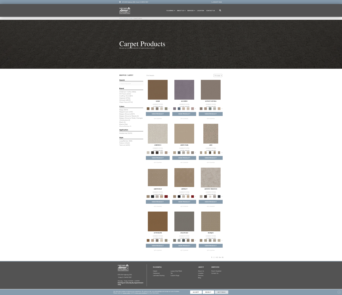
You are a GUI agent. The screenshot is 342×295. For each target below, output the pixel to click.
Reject (208, 292)
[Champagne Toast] (153, 108)
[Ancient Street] (206, 240)
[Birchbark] (188, 108)
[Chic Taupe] (188, 240)
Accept (196, 292)
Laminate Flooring (158, 275)
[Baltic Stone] (211, 177)
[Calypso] (179, 240)
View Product (158, 114)
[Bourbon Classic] (158, 89)
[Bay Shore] (215, 152)
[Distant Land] (193, 240)
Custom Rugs (175, 275)
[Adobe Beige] (210, 133)
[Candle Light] (210, 196)
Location (200, 10)
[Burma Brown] (206, 196)
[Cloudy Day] (184, 152)
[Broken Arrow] (219, 152)
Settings (222, 292)
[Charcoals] (153, 152)
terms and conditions (141, 293)
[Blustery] (215, 108)
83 (217, 257)
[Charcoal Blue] (184, 240)
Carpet (130, 18)
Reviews (200, 275)
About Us (180, 10)
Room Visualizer (216, 271)
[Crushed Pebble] (215, 240)
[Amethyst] (184, 89)
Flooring (170, 10)
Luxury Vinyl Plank (176, 271)
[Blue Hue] (179, 152)
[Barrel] (211, 89)
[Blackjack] (153, 196)
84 (220, 257)
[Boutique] (219, 108)
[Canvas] (158, 133)
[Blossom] (193, 108)
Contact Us (210, 10)
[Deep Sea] (219, 196)
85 (223, 257)
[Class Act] (157, 108)
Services (190, 10)
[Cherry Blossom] (166, 196)
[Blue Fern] (210, 108)
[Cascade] (157, 196)
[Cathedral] (210, 240)
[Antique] (206, 152)
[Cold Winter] (215, 196)
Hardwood (156, 273)
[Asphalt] (184, 221)
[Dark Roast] (157, 152)
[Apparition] (210, 152)
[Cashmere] (162, 196)
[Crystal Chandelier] (219, 240)
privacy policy (126, 293)
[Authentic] (184, 133)
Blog (199, 278)
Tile (172, 273)
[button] (174, 10)
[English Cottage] (166, 108)
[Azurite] (179, 108)
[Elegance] (162, 108)
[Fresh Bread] (166, 152)
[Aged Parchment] (210, 221)
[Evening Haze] (193, 152)
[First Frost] (162, 152)
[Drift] (188, 152)
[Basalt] (184, 108)
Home (120, 18)
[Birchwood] (158, 177)
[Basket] (206, 108)
